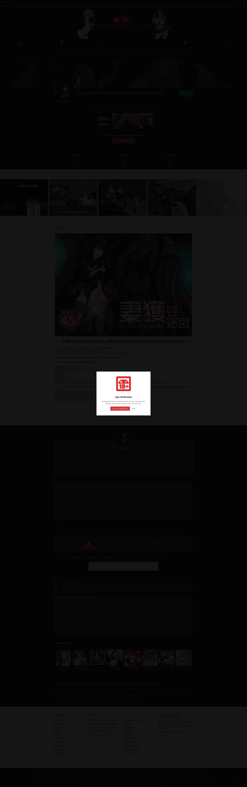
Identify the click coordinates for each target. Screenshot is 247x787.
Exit (133, 409)
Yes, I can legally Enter (120, 409)
